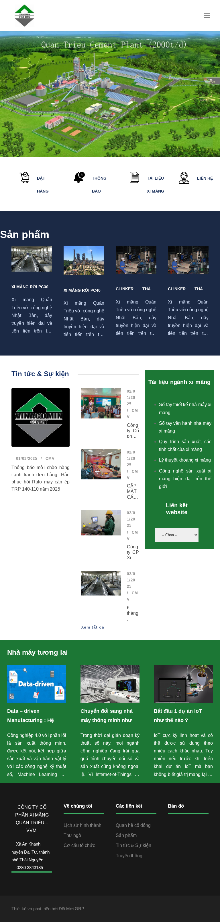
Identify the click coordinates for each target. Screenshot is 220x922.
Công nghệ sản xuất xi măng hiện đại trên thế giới (185, 478)
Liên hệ (205, 178)
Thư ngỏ (72, 835)
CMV (50, 458)
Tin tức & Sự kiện (133, 845)
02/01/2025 (131, 397)
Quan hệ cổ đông (133, 825)
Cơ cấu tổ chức (79, 845)
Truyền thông (129, 855)
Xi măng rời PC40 (82, 290)
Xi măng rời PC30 (29, 287)
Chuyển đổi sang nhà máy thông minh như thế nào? (106, 720)
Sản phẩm (126, 835)
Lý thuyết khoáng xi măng (185, 460)
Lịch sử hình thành (82, 825)
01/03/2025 (26, 458)
